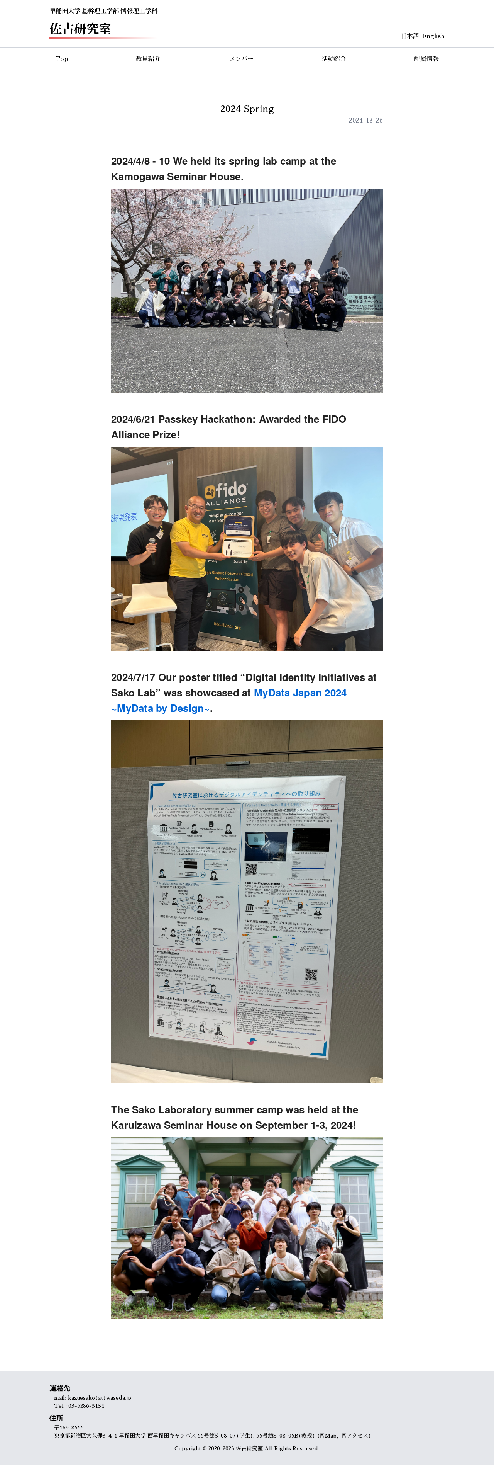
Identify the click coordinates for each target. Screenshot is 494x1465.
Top (61, 59)
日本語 (410, 36)
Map (331, 1435)
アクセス (357, 1435)
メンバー (241, 59)
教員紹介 (148, 59)
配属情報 (426, 59)
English (433, 36)
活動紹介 (333, 59)
